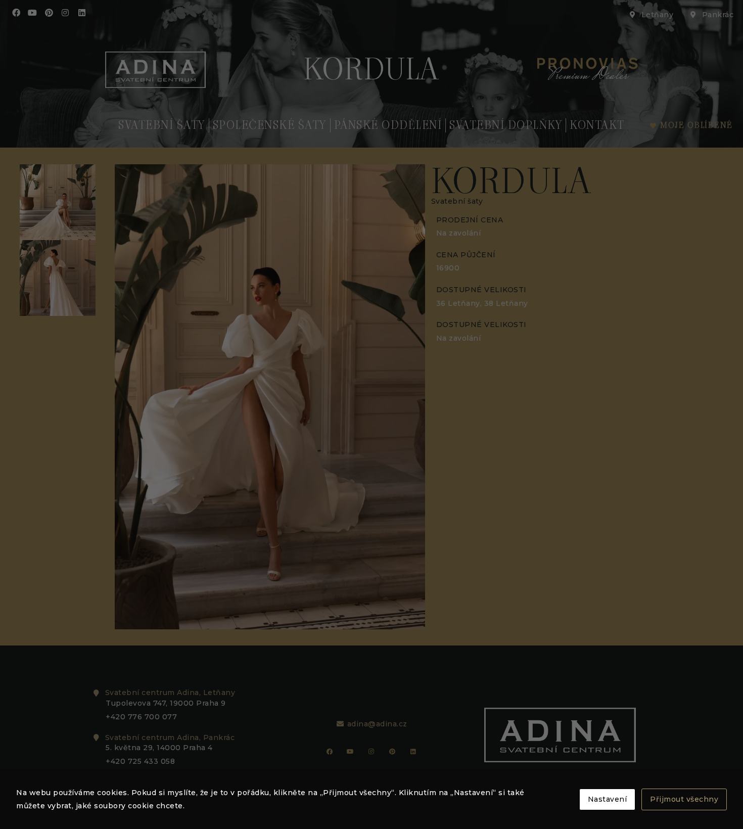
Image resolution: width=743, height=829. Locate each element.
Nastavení (607, 799)
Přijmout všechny (684, 799)
